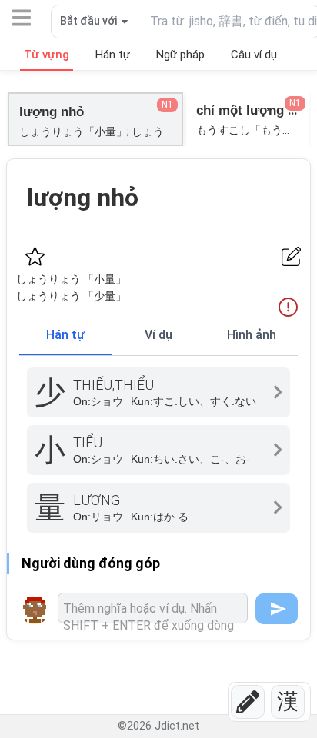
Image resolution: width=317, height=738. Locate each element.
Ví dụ (158, 334)
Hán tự (65, 334)
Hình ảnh (251, 334)
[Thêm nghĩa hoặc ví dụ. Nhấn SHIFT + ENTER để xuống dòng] (153, 608)
